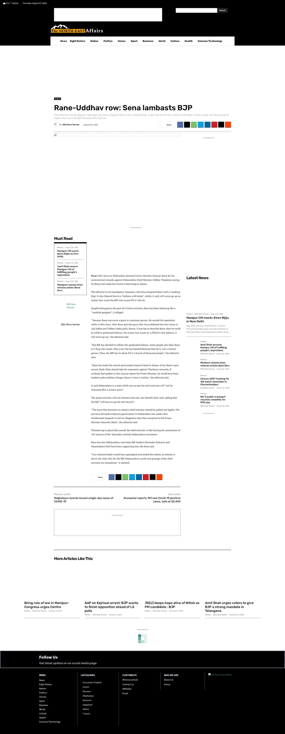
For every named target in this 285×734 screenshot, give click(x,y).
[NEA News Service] (56, 124)
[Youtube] (278, 4)
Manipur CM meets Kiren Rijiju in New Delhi (68, 253)
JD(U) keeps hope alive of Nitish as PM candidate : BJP (172, 605)
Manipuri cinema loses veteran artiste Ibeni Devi (70, 287)
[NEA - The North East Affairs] (227, 681)
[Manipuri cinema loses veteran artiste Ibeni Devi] (192, 364)
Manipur (60, 247)
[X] (270, 4)
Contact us (128, 684)
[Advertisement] (108, 14)
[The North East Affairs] (141, 28)
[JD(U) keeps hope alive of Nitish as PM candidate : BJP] (173, 580)
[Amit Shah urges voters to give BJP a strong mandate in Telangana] (233, 580)
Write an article (130, 679)
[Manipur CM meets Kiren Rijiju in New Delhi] (208, 296)
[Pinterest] (214, 125)
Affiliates (126, 689)
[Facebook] (263, 4)
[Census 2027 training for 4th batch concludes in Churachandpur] (192, 380)
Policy (167, 684)
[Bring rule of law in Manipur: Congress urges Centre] (52, 580)
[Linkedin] (207, 125)
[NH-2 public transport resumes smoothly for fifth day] (192, 398)
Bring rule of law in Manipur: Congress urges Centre (46, 605)
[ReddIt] (228, 125)
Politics (57, 99)
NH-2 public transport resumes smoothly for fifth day (213, 399)
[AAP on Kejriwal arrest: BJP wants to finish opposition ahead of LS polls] (112, 580)
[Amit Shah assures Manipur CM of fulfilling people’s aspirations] (192, 346)
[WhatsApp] (194, 125)
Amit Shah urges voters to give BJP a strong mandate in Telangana (229, 607)
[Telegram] (201, 125)
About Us (168, 679)
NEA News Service (71, 125)
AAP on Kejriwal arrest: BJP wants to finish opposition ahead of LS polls (111, 607)
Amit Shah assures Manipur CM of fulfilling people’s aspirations (67, 270)
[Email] (221, 125)
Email (125, 693)
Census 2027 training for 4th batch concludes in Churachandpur (214, 381)
